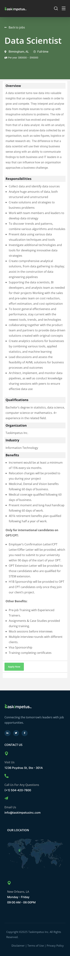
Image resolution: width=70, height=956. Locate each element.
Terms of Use (35, 945)
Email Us (10, 807)
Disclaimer (18, 945)
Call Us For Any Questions (21, 785)
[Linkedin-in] (7, 733)
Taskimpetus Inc (38, 932)
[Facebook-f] (25, 733)
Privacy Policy (55, 945)
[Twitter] (16, 733)
